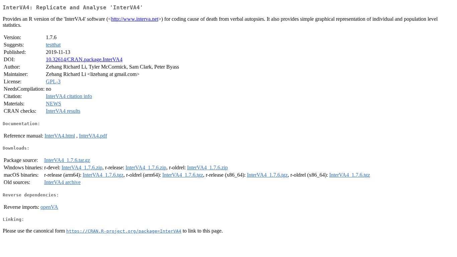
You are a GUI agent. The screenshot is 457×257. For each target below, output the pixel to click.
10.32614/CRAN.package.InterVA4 (84, 59)
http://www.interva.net (134, 19)
